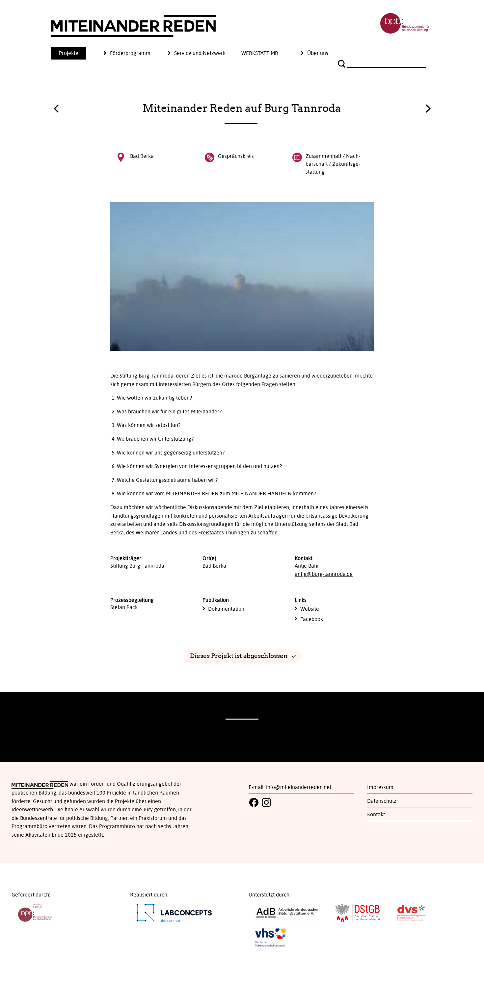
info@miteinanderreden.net (298, 787)
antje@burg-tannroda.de (324, 574)
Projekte (68, 53)
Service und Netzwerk (200, 53)
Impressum (380, 787)
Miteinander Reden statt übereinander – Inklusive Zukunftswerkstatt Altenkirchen (428, 107)
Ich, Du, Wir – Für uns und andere (56, 110)
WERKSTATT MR (259, 53)
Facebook (311, 619)
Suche (342, 64)
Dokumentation (226, 609)
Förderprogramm (130, 53)
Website (309, 609)
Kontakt (376, 815)
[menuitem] (76, 53)
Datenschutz (381, 801)
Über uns (317, 53)
